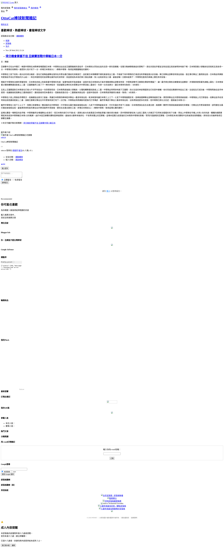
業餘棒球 (19, 160)
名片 (7, 46)
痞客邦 (15, 150)
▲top (3, 164)
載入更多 (5, 168)
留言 (20, 150)
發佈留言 (5, 182)
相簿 (7, 41)
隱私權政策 (125, 518)
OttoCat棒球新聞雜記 (19, 18)
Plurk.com (21, 389)
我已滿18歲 (6, 545)
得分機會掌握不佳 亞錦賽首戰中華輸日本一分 (34, 56)
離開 (13, 545)
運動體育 (20, 36)
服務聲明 (134, 518)
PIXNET (94, 518)
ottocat (3, 137)
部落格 (8, 43)
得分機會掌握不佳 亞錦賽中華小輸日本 (39, 123)
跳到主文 (4, 24)
